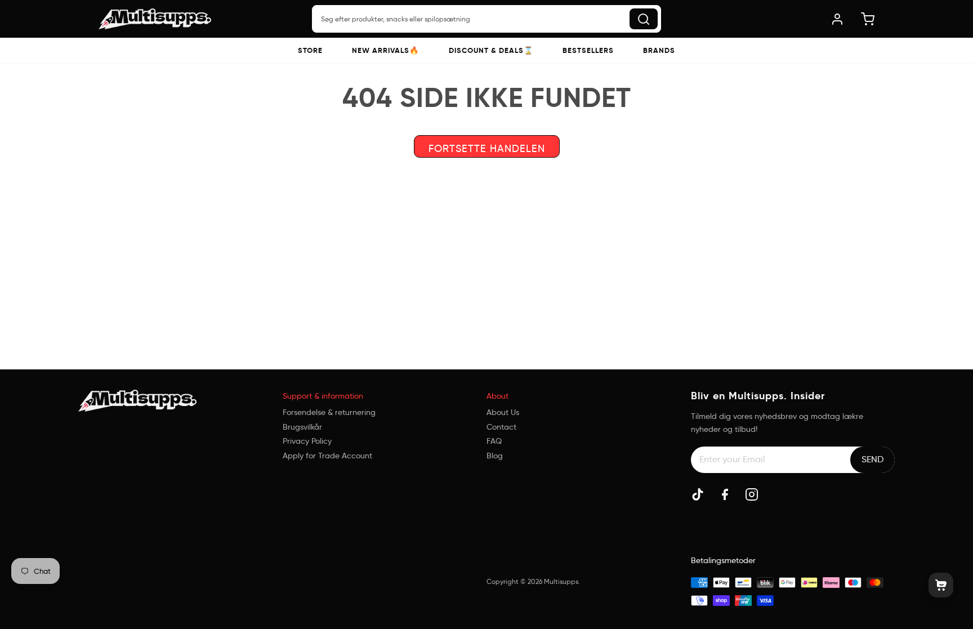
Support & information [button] (323, 396)
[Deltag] (872, 459)
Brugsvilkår (302, 427)
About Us (502, 412)
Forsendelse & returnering (329, 412)
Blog (494, 455)
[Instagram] (751, 494)
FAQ (494, 441)
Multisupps (561, 581)
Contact (501, 427)
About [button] (497, 396)
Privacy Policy (307, 441)
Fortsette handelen (487, 148)
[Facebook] (724, 494)
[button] (310, 50)
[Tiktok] (697, 494)
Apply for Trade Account (327, 455)
